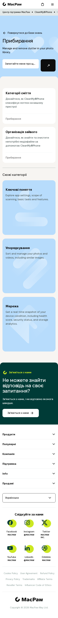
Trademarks (28, 579)
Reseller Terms (14, 585)
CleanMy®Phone (43, 12)
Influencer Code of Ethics (38, 585)
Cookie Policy (11, 573)
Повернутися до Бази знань (25, 33)
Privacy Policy (13, 579)
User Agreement (29, 573)
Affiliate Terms (44, 579)
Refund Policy (47, 573)
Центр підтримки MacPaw (16, 12)
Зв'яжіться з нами (18, 413)
